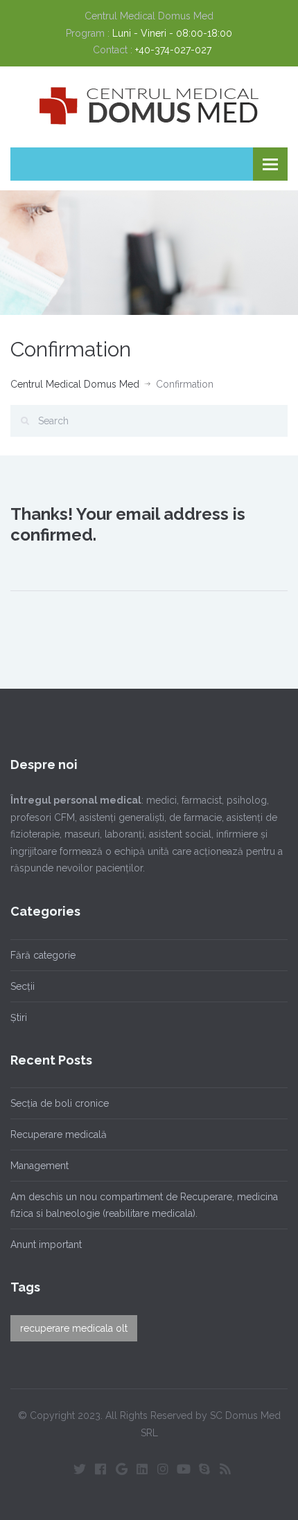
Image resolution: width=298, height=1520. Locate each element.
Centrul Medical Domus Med (74, 384)
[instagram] (163, 1469)
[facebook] (100, 1469)
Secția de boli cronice (59, 1103)
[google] (121, 1469)
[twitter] (80, 1469)
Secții (22, 986)
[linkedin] (142, 1469)
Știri (18, 1017)
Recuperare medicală (58, 1134)
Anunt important (46, 1244)
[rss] (225, 1469)
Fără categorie (43, 955)
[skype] (204, 1469)
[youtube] (184, 1469)
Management (39, 1165)
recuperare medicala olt (74, 1328)
